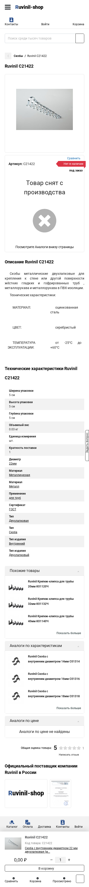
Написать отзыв (69, 754)
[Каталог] (8, 7)
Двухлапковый (19, 555)
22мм (13, 463)
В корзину (46, 868)
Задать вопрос (87, 443)
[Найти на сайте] (79, 38)
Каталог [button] (12, 826)
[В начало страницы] (80, 879)
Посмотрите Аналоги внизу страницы (44, 247)
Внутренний (17, 543)
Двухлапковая (19, 520)
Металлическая (19, 475)
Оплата (28, 826)
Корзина (78, 24)
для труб (15, 498)
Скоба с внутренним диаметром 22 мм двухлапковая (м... (51, 850)
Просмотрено (62, 881)
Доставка (44, 826)
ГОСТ (12, 509)
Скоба (13, 532)
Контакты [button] (11, 24)
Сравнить (11, 881)
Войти (45, 24)
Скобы (18, 56)
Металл (14, 486)
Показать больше (68, 633)
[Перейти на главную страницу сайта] (35, 7)
